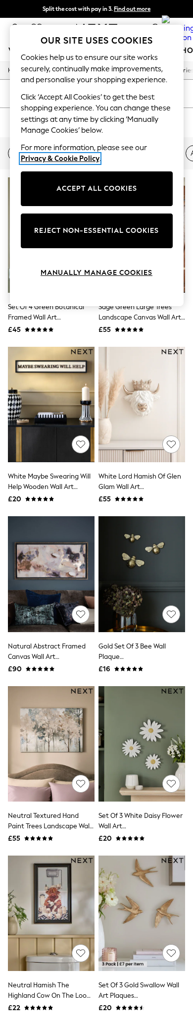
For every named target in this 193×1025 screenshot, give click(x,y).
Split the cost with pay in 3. (96, 8)
